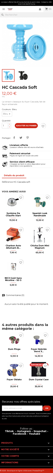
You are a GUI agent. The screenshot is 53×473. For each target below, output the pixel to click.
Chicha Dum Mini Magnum (39, 247)
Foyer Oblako (14, 379)
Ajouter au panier (26, 125)
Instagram (24, 431)
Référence (7, 182)
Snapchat (40, 431)
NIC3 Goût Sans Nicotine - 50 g (13, 279)
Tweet (20, 137)
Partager (14, 137)
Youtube (34, 433)
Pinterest (27, 137)
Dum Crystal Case (39, 379)
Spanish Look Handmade (39, 214)
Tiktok (9, 431)
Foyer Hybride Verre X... (39, 350)
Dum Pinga (14, 349)
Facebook (19, 433)
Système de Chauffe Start (13, 214)
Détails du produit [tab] (14, 175)
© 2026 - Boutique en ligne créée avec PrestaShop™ (22, 471)
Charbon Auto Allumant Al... (13, 247)
